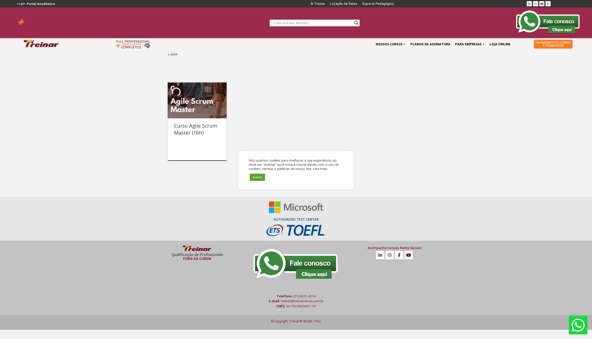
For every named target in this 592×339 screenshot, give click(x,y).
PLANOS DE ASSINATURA (430, 44)
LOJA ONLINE (500, 44)
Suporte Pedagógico (378, 4)
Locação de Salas (343, 4)
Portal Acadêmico (41, 4)
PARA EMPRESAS (468, 44)
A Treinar (318, 4)
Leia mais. (320, 168)
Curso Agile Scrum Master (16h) (195, 129)
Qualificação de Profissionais (197, 254)
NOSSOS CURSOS (389, 44)
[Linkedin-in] (529, 3)
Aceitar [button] (257, 177)
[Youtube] (541, 3)
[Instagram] (535, 3)
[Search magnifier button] (356, 23)
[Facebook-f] (548, 3)
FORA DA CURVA (197, 259)
